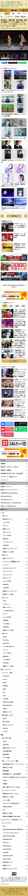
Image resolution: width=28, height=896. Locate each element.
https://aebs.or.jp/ (5, 884)
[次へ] (2, 41)
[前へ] (26, 41)
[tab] (4, 305)
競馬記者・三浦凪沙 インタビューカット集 (13, 138)
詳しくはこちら (14, 6)
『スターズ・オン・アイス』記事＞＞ (9, 48)
